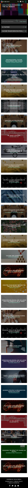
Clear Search (23, 21)
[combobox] (14, 27)
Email (21, 1)
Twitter (12, 486)
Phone (18, 1)
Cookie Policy (9, 481)
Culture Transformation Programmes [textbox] (14, 31)
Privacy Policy (18, 481)
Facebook (10, 486)
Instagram (18, 486)
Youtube (15, 486)
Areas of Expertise (14, 482)
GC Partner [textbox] (6, 27)
